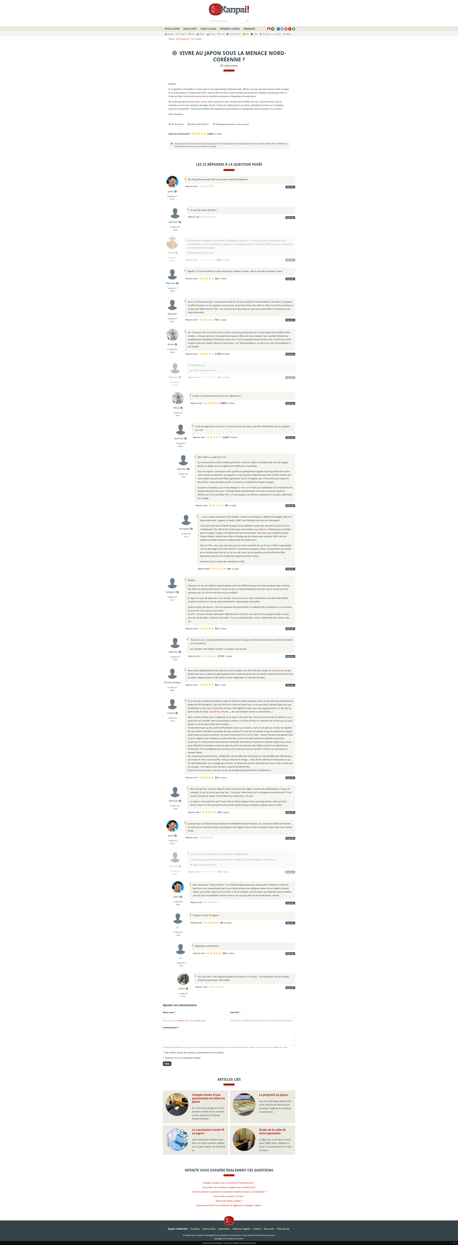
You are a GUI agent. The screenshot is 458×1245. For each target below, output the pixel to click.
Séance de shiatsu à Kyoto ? (229, 1200)
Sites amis (269, 1229)
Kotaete (171, 39)
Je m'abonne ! (432, 1232)
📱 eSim (254, 34)
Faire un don (209, 1229)
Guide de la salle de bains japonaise (272, 1131)
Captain (171, 713)
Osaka (199, 89)
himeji (275, 670)
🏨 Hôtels (200, 34)
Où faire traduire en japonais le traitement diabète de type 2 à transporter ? (229, 1191)
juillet (225, 548)
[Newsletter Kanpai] (272, 29)
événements (196, 96)
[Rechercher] (248, 21)
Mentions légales (241, 1229)
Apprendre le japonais (230, 28)
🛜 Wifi (246, 34)
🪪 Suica (220, 34)
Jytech (171, 191)
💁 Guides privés (233, 34)
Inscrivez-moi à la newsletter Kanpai (183, 1057)
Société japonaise (182, 39)
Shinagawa (184, 528)
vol (261, 545)
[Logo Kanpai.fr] (229, 9)
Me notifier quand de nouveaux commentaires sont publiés (194, 1052)
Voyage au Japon (172, 28)
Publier (167, 1063)
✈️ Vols (191, 34)
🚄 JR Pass (211, 34)
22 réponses (229, 65)
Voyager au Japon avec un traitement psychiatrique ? (229, 1182)
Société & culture (208, 28)
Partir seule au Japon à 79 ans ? (229, 1196)
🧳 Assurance (265, 34)
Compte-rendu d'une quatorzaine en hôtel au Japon (208, 1098)
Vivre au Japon (196, 39)
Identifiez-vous (183, 1020)
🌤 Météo (287, 34)
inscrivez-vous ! (200, 1020)
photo (231, 305)
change (194, 759)
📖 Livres (277, 34)
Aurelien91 (179, 124)
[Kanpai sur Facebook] (278, 29)
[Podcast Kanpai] (293, 29)
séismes (225, 711)
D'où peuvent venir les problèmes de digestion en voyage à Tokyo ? (229, 1205)
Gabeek (171, 252)
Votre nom (169, 1012)
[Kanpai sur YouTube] (289, 29)
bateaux (263, 529)
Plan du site (283, 1229)
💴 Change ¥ (180, 34)
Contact (257, 1229)
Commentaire (171, 1027)
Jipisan (182, 988)
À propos (195, 1229)
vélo (207, 592)
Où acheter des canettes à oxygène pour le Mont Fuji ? (229, 1187)
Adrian (171, 344)
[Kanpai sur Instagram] (286, 29)
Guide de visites (190, 28)
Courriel (235, 1012)
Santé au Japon (242, 124)
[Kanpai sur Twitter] (282, 29)
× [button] (450, 1186)
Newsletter (224, 1229)
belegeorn (171, 592)
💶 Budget (169, 34)
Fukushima (214, 711)
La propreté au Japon (273, 1095)
